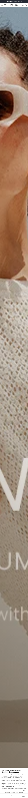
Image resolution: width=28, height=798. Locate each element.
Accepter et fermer (23, 795)
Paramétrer (14, 795)
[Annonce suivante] (26, 1)
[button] (2, 5)
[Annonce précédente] (2, 1)
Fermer (4, 795)
